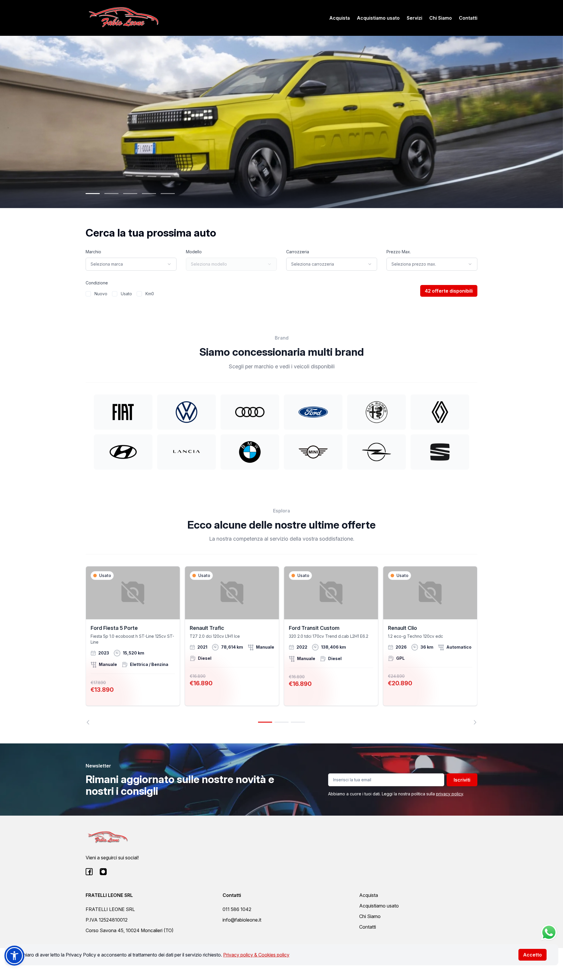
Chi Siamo (440, 18)
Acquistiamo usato (378, 18)
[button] (14, 955)
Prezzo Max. (398, 251)
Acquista (339, 18)
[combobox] (131, 264)
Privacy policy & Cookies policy (256, 955)
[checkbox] (88, 293)
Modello (194, 251)
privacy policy (449, 793)
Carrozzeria (297, 251)
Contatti (468, 18)
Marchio (93, 251)
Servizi (414, 18)
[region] (281, 645)
